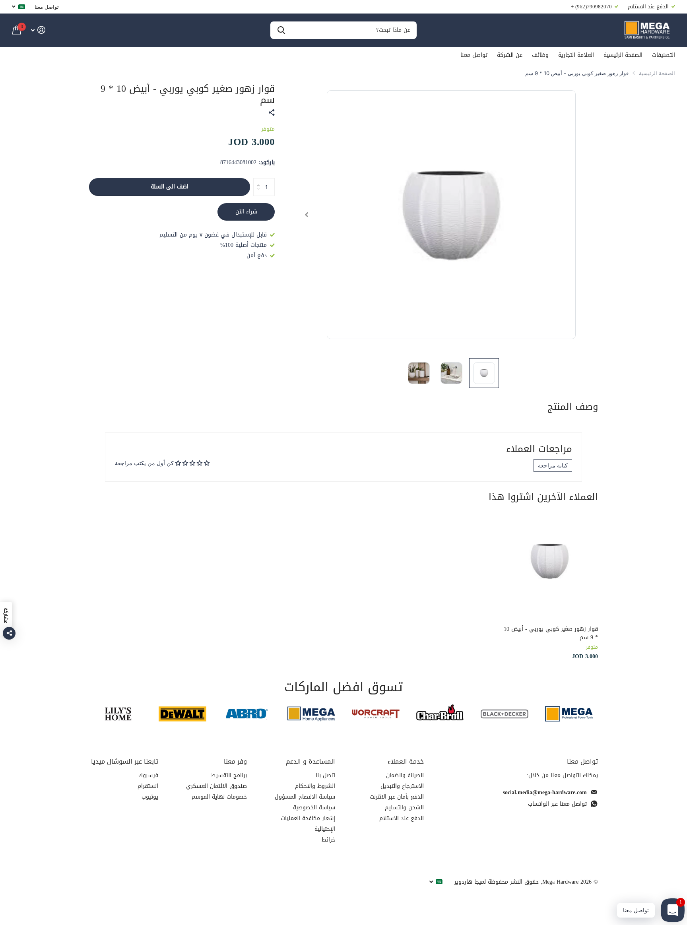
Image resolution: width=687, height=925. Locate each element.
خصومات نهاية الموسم (219, 796)
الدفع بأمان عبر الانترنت (397, 796)
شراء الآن (246, 211)
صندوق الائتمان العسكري (216, 786)
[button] (306, 214)
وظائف (540, 55)
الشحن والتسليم (404, 807)
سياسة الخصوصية (314, 807)
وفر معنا (235, 761)
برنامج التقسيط (229, 775)
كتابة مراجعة (553, 465)
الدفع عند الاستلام (401, 818)
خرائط (328, 839)
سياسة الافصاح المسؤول (305, 796)
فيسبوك (148, 775)
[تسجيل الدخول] (38, 30)
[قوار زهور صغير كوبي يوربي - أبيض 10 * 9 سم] (549, 561)
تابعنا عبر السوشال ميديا (124, 761)
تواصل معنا (47, 7)
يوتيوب (150, 796)
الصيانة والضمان (405, 775)
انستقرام (148, 786)
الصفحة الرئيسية (623, 55)
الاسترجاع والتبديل (402, 786)
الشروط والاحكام (315, 786)
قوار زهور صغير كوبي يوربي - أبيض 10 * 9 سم (551, 633)
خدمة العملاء (406, 761)
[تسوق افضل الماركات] (569, 713)
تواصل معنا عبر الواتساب (557, 804)
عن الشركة (509, 55)
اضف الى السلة (169, 186)
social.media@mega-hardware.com (545, 792)
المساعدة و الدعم (310, 761)
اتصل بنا (325, 775)
